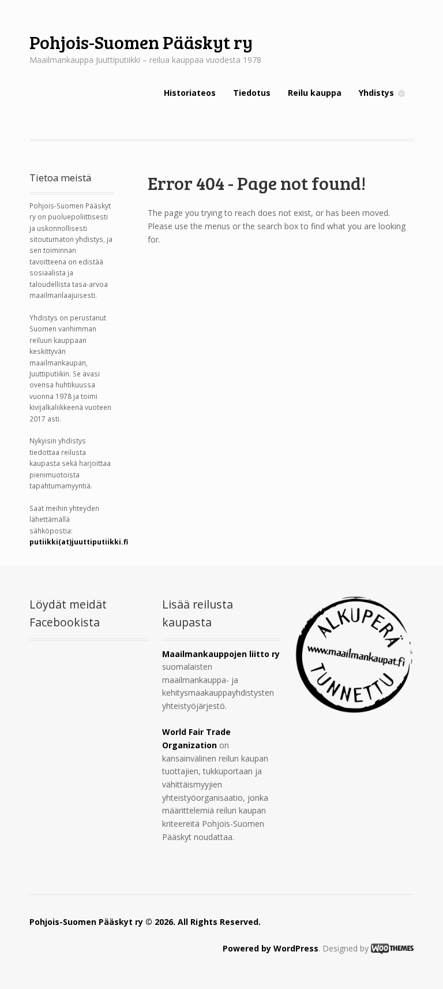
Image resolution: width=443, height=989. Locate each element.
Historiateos (190, 92)
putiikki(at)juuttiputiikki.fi (78, 542)
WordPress (295, 948)
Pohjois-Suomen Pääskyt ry (141, 41)
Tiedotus (252, 92)
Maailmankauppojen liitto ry (221, 653)
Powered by (248, 948)
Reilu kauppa (314, 92)
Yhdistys (376, 92)
